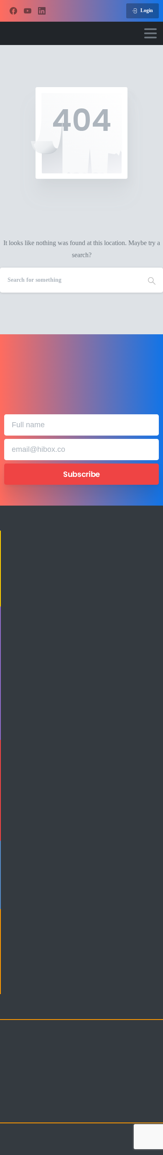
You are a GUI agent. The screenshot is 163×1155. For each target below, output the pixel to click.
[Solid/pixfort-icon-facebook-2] (29, 1109)
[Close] (146, 1140)
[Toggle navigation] (150, 33)
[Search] (151, 280)
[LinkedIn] (42, 10)
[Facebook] (13, 10)
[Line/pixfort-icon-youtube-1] (62, 1109)
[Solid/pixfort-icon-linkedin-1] (46, 1109)
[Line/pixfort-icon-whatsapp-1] (96, 1109)
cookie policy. (46, 1147)
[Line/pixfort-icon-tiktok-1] (79, 1109)
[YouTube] (27, 10)
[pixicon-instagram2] (12, 1109)
